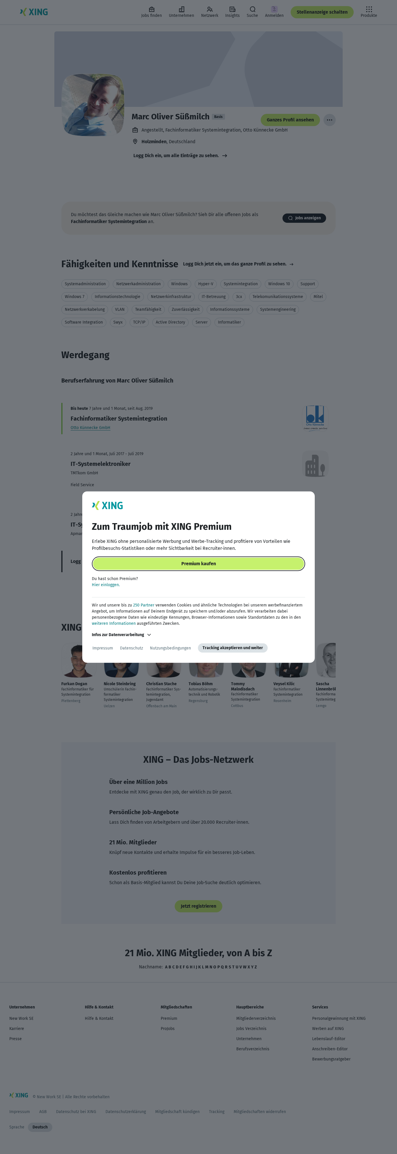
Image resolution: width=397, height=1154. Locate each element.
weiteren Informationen (114, 623)
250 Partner (143, 605)
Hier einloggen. (106, 584)
